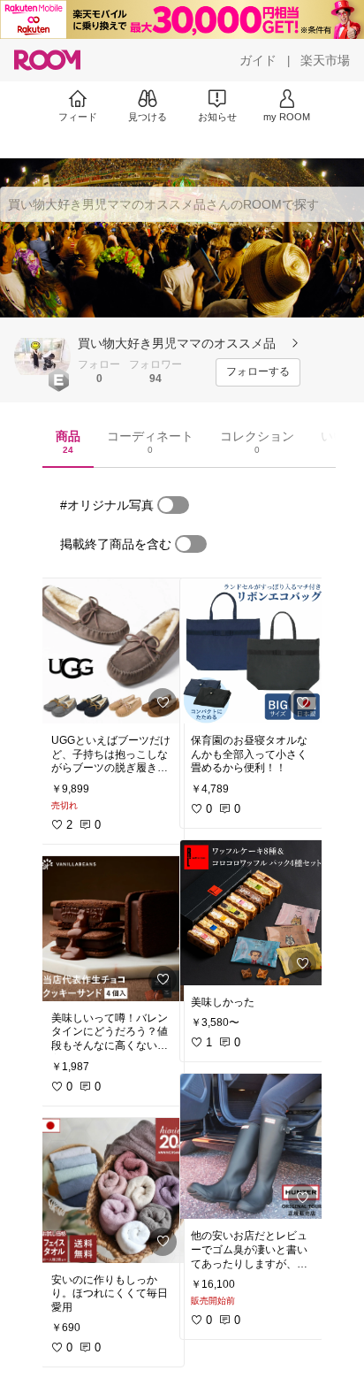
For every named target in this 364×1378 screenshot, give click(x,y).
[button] (42, 356)
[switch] (173, 505)
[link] (112, 650)
